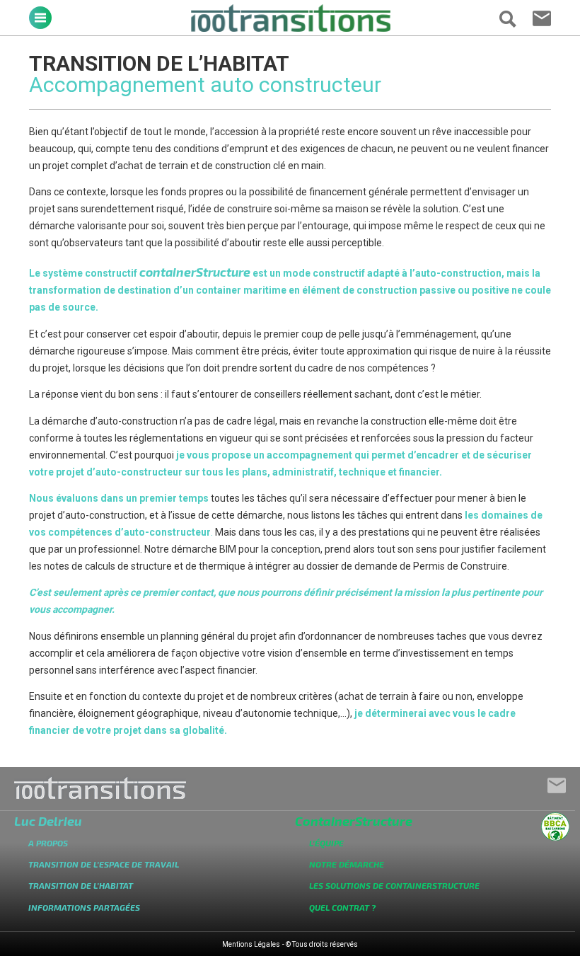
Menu (40, 17)
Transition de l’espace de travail (103, 864)
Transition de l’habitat (80, 885)
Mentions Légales (251, 944)
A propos (48, 843)
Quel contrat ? (342, 907)
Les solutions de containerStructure (394, 885)
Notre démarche (346, 864)
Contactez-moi (542, 19)
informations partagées (84, 907)
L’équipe (326, 843)
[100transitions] (290, 28)
